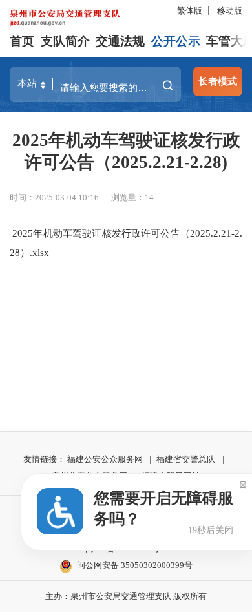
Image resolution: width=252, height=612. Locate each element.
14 (149, 197)
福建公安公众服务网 (105, 459)
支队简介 (65, 41)
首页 (22, 41)
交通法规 (120, 41)
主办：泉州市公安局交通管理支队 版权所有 (126, 596)
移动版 (229, 11)
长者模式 (217, 81)
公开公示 (175, 41)
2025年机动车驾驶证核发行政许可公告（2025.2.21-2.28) (126, 151)
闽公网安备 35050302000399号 (135, 565)
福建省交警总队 (185, 459)
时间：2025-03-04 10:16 (54, 197)
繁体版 (189, 11)
